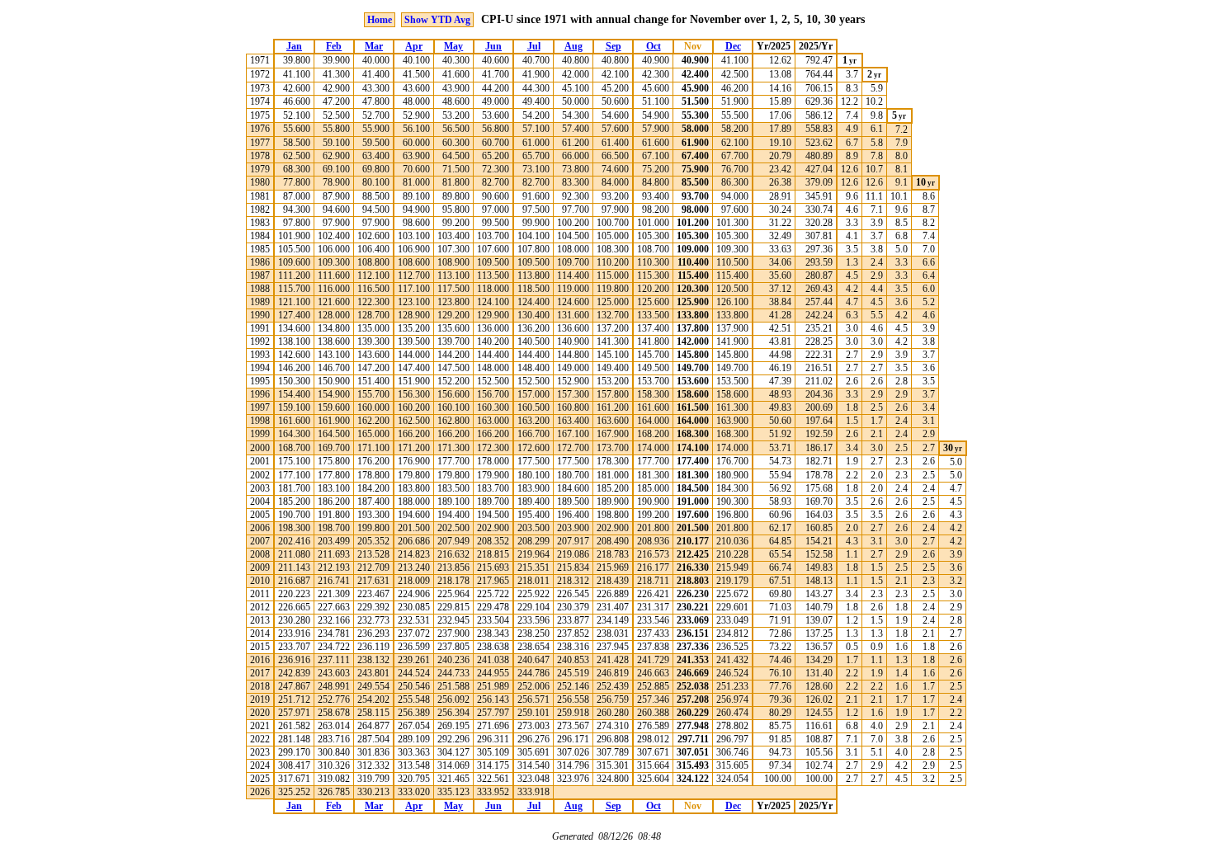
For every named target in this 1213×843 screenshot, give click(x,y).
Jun (493, 46)
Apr (413, 46)
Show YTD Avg (437, 20)
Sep (613, 46)
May (453, 46)
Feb (334, 46)
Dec (733, 46)
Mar (374, 46)
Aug (573, 46)
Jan (294, 46)
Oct (653, 46)
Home (379, 20)
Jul (533, 46)
